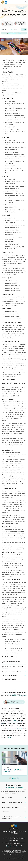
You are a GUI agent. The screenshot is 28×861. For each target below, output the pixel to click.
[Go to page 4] (15, 778)
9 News (14, 720)
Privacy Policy (6, 837)
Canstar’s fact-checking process (18, 695)
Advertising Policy (13, 838)
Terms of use (12, 837)
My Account (11, 828)
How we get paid (6, 838)
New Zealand (9, 843)
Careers (17, 840)
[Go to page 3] (14, 778)
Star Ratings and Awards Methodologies (9, 841)
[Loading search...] (25, 2)
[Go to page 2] (13, 778)
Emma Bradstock (12, 694)
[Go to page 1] (12, 778)
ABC (4, 722)
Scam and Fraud (12, 840)
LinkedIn (10, 737)
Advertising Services (21, 841)
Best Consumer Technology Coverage (17, 728)
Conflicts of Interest (21, 838)
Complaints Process (16, 843)
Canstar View (16, 828)
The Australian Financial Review (13, 722)
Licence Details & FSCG (19, 837)
